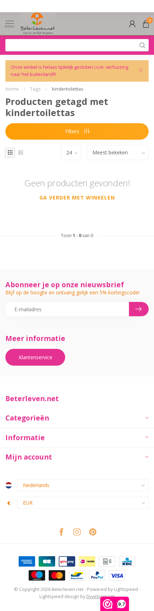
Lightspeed (126, 589)
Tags (35, 89)
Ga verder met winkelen (77, 197)
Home (12, 89)
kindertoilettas (67, 89)
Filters (73, 131)
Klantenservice (35, 357)
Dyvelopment (100, 596)
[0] (146, 23)
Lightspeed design (59, 596)
